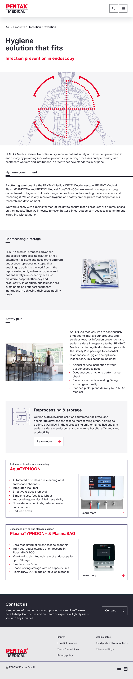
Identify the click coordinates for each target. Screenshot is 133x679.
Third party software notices (111, 643)
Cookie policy (103, 636)
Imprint (61, 636)
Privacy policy (65, 655)
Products (19, 27)
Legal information (67, 643)
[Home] (17, 8)
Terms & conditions (68, 649)
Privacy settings (105, 649)
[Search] (113, 8)
